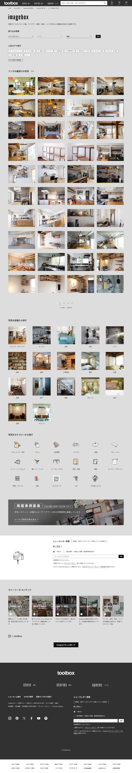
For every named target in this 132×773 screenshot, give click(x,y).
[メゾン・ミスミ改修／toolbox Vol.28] (110, 262)
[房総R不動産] (44, 764)
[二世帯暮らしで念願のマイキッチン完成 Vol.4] (110, 284)
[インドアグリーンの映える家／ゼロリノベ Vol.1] (110, 218)
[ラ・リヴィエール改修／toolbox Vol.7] (21, 284)
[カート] (119, 3)
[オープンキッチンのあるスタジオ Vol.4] (21, 240)
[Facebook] (31, 718)
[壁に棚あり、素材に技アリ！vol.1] (51, 108)
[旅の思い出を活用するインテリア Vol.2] (80, 152)
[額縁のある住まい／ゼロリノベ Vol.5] (80, 174)
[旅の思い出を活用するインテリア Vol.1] (51, 152)
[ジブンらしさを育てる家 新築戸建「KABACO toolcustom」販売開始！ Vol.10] (51, 174)
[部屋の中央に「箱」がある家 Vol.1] (51, 196)
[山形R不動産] (30, 764)
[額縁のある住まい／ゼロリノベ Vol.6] (110, 174)
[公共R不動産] (59, 768)
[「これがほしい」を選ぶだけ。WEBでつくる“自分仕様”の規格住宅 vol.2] (110, 86)
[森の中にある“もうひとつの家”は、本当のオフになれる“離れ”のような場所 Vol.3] (21, 130)
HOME (9, 8)
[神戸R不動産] (116, 764)
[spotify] (45, 718)
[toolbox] (66, 673)
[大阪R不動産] (102, 764)
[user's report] (89, 610)
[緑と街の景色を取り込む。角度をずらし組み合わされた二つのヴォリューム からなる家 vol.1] (80, 108)
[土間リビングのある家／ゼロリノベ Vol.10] (110, 152)
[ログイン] (111, 3)
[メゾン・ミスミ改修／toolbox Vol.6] (80, 284)
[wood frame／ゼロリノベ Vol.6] (80, 240)
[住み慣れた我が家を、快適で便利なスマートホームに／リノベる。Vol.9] (21, 218)
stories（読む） (17, 8)
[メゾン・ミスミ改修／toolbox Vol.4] (51, 284)
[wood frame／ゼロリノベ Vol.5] (110, 240)
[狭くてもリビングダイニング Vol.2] (51, 240)
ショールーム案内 (14, 697)
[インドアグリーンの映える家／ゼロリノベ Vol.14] (80, 218)
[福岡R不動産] (15, 768)
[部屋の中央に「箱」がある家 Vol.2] (21, 196)
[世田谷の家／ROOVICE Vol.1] (80, 262)
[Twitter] (24, 718)
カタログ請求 (28, 697)
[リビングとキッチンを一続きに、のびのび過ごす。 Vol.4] (110, 196)
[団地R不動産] (44, 768)
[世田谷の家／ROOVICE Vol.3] (51, 262)
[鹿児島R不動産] (30, 768)
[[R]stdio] (87, 768)
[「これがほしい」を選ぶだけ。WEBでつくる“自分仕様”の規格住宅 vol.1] (21, 108)
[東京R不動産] (15, 764)
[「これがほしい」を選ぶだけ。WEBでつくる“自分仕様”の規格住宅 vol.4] (51, 86)
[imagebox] (18, 17)
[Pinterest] (17, 718)
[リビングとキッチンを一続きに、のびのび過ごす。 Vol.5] (80, 196)
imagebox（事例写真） (28, 8)
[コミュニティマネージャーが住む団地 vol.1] (110, 108)
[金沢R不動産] (73, 764)
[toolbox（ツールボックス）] (11, 3)
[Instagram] (9, 718)
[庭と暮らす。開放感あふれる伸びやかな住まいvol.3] (110, 130)
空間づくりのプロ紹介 (44, 697)
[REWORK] (116, 768)
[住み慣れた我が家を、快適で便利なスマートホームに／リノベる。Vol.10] (51, 218)
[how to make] (66, 610)
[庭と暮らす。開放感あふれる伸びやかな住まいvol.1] (21, 152)
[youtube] (38, 718)
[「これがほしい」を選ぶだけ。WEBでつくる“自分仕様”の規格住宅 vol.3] (80, 86)
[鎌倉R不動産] (59, 764)
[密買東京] (73, 768)
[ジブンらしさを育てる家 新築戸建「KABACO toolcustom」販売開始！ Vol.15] (21, 174)
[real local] (102, 768)
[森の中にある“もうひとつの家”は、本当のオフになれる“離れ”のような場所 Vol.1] (51, 130)
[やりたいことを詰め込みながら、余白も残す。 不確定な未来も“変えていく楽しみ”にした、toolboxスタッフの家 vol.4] (21, 86)
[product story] (18, 610)
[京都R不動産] (87, 764)
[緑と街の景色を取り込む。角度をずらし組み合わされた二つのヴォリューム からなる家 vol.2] (80, 130)
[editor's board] (42, 610)
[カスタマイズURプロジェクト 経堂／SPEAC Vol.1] (21, 262)
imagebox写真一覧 (40, 8)
